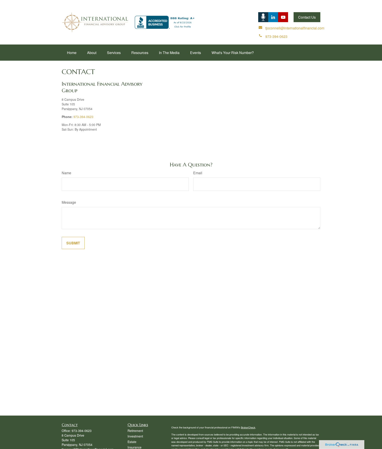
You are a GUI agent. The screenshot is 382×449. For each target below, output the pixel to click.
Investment (135, 436)
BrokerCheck (248, 427)
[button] (72, 53)
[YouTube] (283, 17)
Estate (132, 441)
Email (197, 172)
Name (66, 172)
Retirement (135, 430)
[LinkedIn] (263, 17)
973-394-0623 (83, 116)
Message (69, 202)
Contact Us (307, 17)
